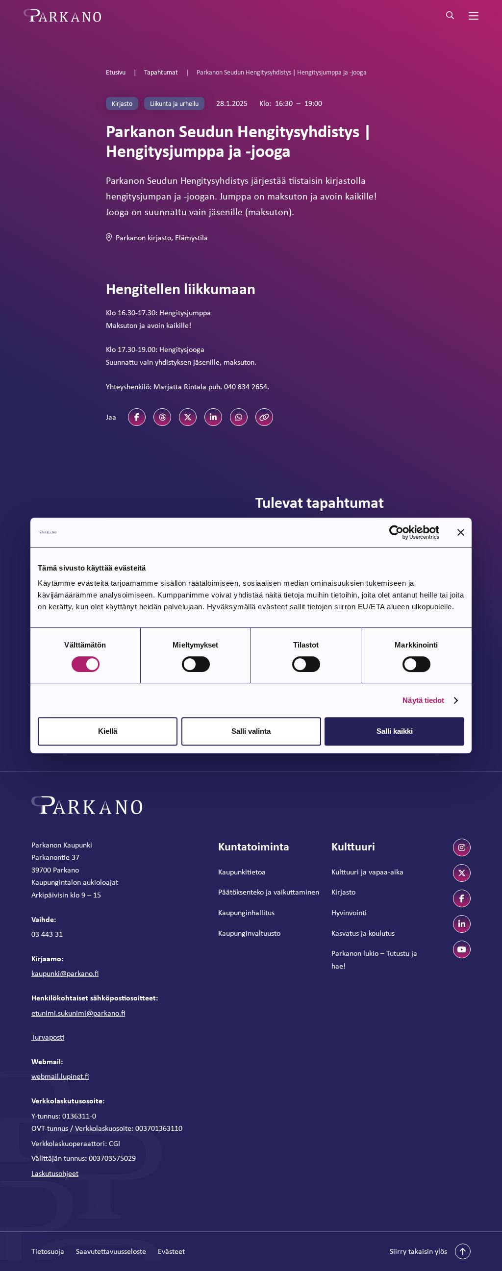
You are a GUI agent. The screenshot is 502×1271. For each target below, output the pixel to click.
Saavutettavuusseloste (111, 1251)
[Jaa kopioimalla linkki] (264, 417)
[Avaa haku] (450, 16)
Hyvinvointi (349, 912)
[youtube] (462, 949)
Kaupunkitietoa (242, 872)
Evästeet (171, 1251)
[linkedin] (462, 924)
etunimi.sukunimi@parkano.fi (78, 1013)
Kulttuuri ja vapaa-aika (367, 872)
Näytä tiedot (423, 700)
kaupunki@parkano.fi (65, 973)
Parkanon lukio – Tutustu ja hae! (374, 959)
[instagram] (462, 847)
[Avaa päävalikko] (472, 16)
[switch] (196, 664)
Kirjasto (343, 892)
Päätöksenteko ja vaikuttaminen (268, 892)
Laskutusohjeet (54, 1173)
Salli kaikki (394, 731)
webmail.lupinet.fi (60, 1076)
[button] (430, 1251)
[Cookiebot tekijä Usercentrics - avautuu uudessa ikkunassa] (396, 532)
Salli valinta (251, 731)
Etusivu (116, 72)
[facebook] (462, 898)
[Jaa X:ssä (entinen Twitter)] (188, 417)
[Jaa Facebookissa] (137, 417)
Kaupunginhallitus (246, 912)
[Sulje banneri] (460, 532)
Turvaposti (47, 1037)
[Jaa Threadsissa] (162, 417)
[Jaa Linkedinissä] (213, 417)
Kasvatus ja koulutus (363, 933)
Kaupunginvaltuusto (249, 933)
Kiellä (107, 731)
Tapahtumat (161, 72)
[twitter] (462, 873)
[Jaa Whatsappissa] (239, 417)
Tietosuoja (47, 1251)
